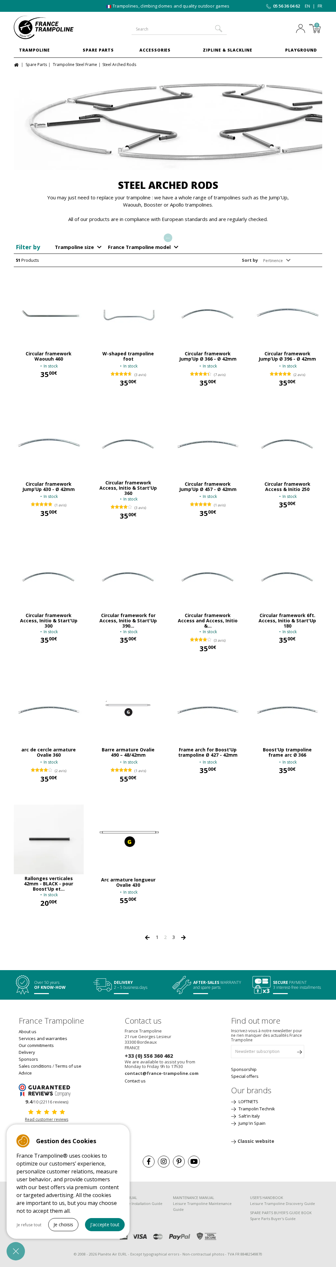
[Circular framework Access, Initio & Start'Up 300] (49, 576)
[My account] (300, 29)
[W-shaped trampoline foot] (128, 313)
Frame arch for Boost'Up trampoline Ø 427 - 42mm (208, 752)
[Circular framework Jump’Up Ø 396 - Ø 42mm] (288, 313)
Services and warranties (43, 1038)
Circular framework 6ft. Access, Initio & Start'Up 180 (287, 621)
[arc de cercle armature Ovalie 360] (49, 709)
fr (320, 6)
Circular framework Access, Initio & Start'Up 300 (48, 621)
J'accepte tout (104, 1224)
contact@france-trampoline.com (162, 1073)
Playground (301, 50)
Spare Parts (98, 50)
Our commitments (36, 1045)
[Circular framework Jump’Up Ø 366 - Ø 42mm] (208, 313)
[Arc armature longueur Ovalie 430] (128, 840)
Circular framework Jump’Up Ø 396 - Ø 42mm (287, 356)
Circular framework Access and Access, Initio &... (208, 621)
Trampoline (34, 50)
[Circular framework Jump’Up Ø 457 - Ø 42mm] (208, 443)
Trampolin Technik (256, 1109)
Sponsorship (244, 1069)
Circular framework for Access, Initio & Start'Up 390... (128, 621)
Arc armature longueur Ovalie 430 (128, 882)
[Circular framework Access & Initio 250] (288, 443)
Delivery (27, 1052)
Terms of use (68, 1066)
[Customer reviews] (46, 1090)
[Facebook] (149, 1161)
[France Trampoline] (49, 27)
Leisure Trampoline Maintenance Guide (202, 1206)
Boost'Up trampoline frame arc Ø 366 (287, 752)
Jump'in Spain (251, 1123)
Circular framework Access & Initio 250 (287, 486)
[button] (16, 1251)
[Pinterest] (179, 1161)
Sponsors (28, 1059)
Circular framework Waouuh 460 (49, 356)
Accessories (155, 50)
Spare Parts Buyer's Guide (273, 1218)
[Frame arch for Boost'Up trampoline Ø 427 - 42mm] (208, 709)
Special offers (245, 1076)
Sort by (250, 260)
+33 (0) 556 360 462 (149, 1055)
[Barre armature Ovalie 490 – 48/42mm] (128, 709)
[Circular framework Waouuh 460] (49, 313)
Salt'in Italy (249, 1116)
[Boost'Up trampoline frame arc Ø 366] (288, 709)
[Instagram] (164, 1161)
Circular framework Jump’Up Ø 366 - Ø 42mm (208, 356)
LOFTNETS (248, 1101)
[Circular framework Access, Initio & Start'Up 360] (128, 443)
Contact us (135, 1080)
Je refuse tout (29, 1225)
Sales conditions (35, 1066)
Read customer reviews (46, 1119)
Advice (25, 1073)
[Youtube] (194, 1161)
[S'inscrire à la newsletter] (299, 1053)
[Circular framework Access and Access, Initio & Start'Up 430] (208, 576)
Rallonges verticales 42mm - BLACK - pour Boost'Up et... (48, 884)
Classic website (256, 1141)
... (168, 236)
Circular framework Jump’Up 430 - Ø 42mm (48, 486)
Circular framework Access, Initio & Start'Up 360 (128, 488)
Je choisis (63, 1224)
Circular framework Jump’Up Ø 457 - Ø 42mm (208, 486)
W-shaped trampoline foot (128, 356)
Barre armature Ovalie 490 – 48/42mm (128, 752)
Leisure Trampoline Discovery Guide (282, 1203)
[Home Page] (17, 64)
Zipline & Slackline (227, 50)
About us (27, 1031)
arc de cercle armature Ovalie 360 (48, 752)
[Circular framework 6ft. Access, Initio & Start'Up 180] (288, 576)
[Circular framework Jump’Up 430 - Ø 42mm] (49, 443)
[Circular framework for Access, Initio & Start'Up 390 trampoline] (128, 576)
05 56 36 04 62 (286, 6)
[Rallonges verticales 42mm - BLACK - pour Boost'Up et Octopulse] (49, 840)
